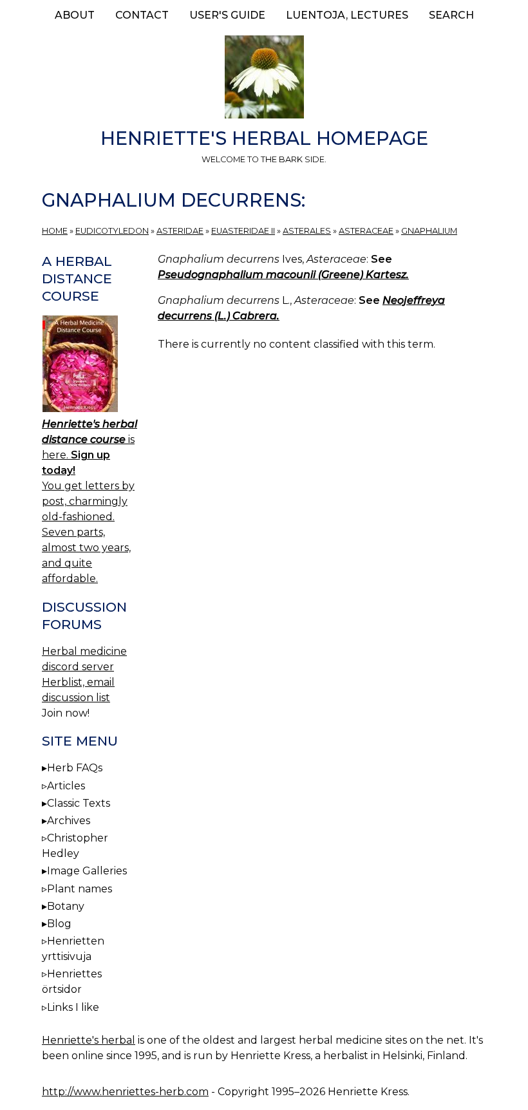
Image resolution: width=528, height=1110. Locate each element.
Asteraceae (366, 231)
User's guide (227, 15)
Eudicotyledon (112, 231)
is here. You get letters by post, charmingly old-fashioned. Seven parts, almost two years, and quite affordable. (89, 501)
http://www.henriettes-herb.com (125, 1092)
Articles (66, 786)
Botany (65, 906)
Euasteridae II (243, 231)
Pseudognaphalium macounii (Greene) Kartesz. (283, 274)
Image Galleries (87, 871)
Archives (68, 820)
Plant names (79, 889)
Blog (59, 923)
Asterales (307, 231)
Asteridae (179, 231)
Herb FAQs (74, 768)
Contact (142, 15)
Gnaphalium (429, 231)
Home (55, 231)
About (75, 15)
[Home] (264, 79)
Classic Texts (78, 803)
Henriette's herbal (88, 1040)
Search (451, 15)
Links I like (73, 1007)
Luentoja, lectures (347, 15)
